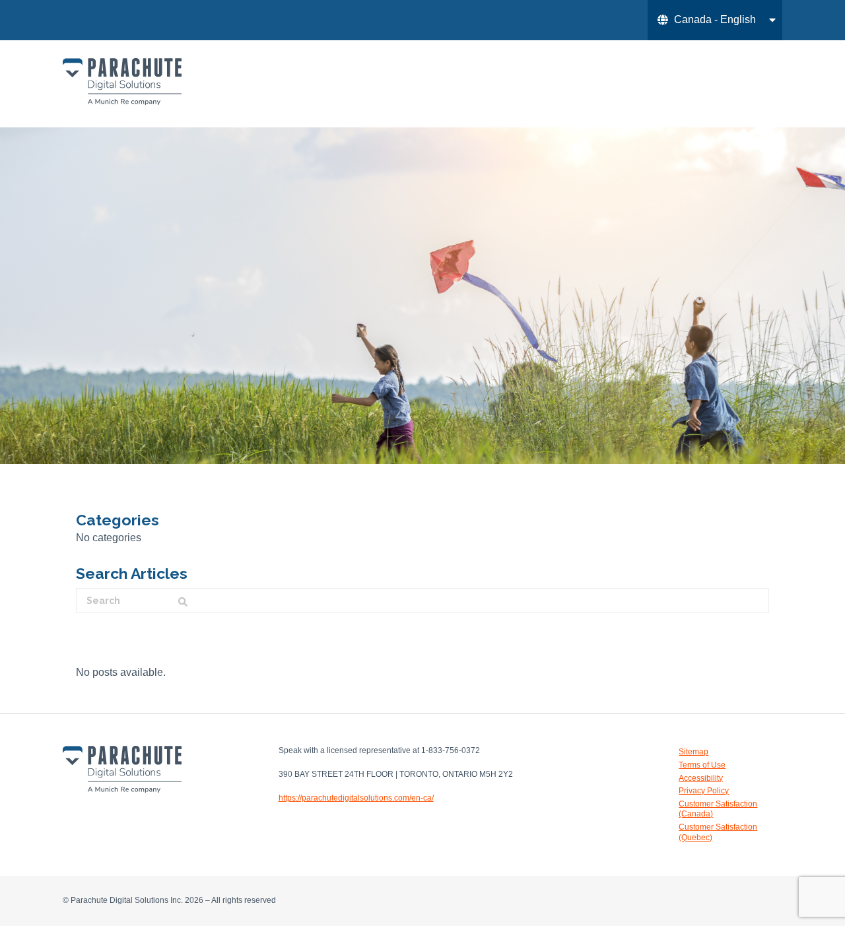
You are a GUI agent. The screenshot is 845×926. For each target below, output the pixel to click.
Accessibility (701, 778)
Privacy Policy (704, 790)
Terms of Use (702, 765)
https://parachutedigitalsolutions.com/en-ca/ (356, 798)
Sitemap (693, 751)
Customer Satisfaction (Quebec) (718, 832)
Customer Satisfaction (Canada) (718, 809)
